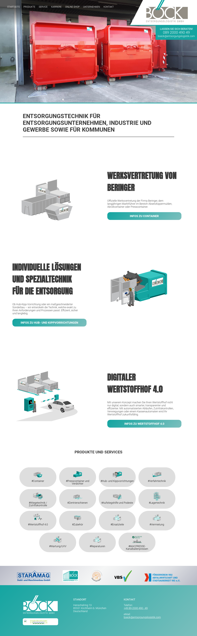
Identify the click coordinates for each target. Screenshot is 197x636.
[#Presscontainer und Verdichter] (78, 468)
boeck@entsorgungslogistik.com (176, 36)
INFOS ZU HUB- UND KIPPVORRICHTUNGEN (49, 322)
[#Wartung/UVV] (58, 534)
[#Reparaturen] (98, 534)
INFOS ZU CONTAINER (144, 216)
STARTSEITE (13, 7)
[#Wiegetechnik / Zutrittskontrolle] (39, 490)
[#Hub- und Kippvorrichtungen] (118, 468)
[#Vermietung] (158, 512)
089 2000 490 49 (176, 32)
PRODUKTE (29, 7)
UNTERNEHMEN (91, 7)
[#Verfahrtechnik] (158, 468)
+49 (126, 608)
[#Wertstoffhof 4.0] (39, 512)
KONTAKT (109, 7)
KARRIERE (56, 7)
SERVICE (43, 7)
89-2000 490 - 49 (138, 608)
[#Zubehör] (78, 512)
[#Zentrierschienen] (78, 490)
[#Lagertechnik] (158, 490)
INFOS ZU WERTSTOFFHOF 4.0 (144, 423)
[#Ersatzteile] (118, 512)
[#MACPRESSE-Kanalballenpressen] (138, 534)
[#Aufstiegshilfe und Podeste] (118, 490)
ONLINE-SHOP (72, 7)
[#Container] (39, 468)
